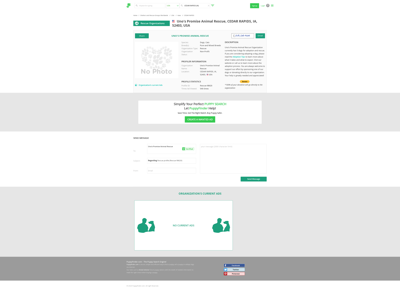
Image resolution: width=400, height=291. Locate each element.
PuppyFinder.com (134, 261)
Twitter (236, 269)
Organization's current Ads (150, 85)
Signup (254, 5)
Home (135, 15)
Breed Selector (144, 270)
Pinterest (236, 274)
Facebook (236, 265)
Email (260, 35)
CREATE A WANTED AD (200, 119)
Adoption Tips (239, 56)
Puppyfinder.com (132, 264)
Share (142, 35)
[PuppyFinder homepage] (129, 5)
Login (263, 5)
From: (135, 170)
